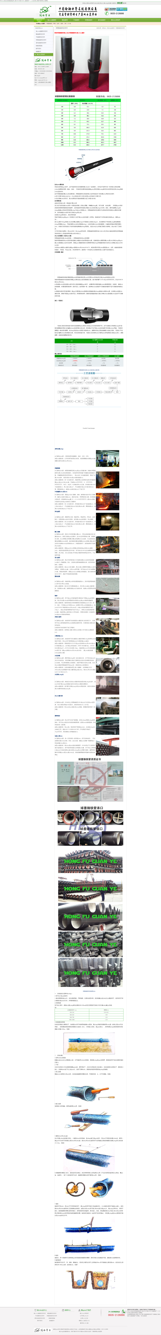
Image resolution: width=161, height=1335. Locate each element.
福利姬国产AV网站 (135, 1316)
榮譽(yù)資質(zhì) (84, 1320)
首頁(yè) (84, 3)
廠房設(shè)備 (84, 1323)
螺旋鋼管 (65, 20)
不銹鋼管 (76, 20)
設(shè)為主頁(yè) (98, 3)
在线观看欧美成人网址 (132, 1314)
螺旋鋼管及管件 (40, 34)
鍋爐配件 (38, 51)
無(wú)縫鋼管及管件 (42, 31)
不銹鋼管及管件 (40, 37)
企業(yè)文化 (84, 1318)
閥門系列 (38, 48)
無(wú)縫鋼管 (52, 20)
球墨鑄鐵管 (88, 20)
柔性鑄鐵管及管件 (41, 43)
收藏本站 (114, 3)
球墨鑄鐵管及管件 (41, 40)
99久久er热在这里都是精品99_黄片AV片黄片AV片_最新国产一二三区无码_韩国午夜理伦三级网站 (24, 0)
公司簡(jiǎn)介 (84, 1315)
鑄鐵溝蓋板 (39, 45)
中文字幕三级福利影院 (144, 1314)
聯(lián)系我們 (90, 3)
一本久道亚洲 (143, 1316)
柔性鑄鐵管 (101, 20)
